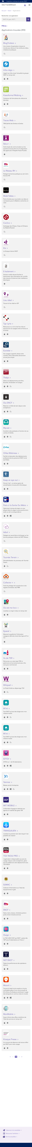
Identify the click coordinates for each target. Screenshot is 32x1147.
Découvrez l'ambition (12, 1133)
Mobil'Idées (8, 196)
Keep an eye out (10, 480)
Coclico (7, 223)
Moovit (6, 985)
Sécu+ (6, 144)
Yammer (7, 782)
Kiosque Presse (10, 1039)
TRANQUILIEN (10, 831)
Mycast (6, 428)
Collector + (8, 582)
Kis (4, 248)
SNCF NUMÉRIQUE (9, 5)
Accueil (4, 11)
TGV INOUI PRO (10, 856)
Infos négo (8, 70)
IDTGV (6, 759)
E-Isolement (8, 271)
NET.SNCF (8, 960)
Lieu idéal (7, 300)
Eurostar (7, 350)
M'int (5, 708)
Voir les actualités (11, 1137)
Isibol (6, 532)
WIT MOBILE (9, 805)
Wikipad (7, 685)
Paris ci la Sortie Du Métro (15, 505)
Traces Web (8, 120)
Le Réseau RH (9, 171)
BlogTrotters (9, 43)
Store (9, 11)
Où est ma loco (10, 608)
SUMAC (7, 885)
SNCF (6, 910)
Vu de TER (8, 658)
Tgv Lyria (7, 323)
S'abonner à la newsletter (13, 1130)
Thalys (6, 377)
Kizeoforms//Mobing (12, 95)
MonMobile (8, 1014)
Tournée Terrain (10, 557)
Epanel (6, 631)
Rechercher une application (10, 16)
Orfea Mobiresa (10, 453)
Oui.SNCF (8, 403)
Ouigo (6, 935)
